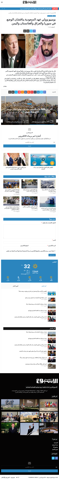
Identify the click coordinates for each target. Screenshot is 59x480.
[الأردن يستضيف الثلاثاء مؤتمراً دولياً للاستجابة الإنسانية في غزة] (29, 417)
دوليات (38, 103)
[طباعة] (24, 31)
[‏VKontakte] (25, 92)
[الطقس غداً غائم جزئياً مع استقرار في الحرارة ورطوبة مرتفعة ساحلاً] (52, 293)
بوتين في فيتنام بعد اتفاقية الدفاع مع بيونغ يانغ (37, 310)
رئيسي (48, 13)
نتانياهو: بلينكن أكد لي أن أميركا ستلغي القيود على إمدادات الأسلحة (33, 351)
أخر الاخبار (44, 286)
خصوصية (13, 477)
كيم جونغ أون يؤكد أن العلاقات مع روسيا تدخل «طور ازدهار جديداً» (33, 357)
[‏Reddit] (28, 92)
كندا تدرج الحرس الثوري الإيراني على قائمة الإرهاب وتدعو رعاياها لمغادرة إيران (30, 317)
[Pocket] (19, 92)
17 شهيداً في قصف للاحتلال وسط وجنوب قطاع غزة (49, 190)
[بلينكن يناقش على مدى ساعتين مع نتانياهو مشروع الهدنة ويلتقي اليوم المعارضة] (10, 417)
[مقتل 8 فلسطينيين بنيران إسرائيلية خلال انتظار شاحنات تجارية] (30, 183)
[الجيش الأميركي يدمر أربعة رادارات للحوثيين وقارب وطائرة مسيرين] (48, 201)
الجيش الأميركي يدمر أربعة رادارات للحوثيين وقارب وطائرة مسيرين (48, 209)
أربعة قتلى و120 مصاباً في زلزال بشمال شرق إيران (36, 364)
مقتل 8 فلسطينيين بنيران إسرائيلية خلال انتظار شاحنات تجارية (30, 190)
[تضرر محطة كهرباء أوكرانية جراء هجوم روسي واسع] (52, 299)
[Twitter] (31, 31)
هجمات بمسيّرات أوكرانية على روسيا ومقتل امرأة (36, 304)
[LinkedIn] (38, 92)
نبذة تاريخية (55, 445)
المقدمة (56, 442)
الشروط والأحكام (5, 477)
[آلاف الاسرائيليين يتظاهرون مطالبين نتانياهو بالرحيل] (30, 200)
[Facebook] (34, 31)
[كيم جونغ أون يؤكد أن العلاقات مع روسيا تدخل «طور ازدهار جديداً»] (52, 359)
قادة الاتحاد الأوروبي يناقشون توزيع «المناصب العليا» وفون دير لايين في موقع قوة (12, 191)
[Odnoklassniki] (22, 92)
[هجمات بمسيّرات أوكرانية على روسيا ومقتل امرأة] (52, 306)
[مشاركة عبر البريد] (27, 31)
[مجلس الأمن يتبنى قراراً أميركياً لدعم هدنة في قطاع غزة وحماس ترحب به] (48, 428)
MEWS (36, 477)
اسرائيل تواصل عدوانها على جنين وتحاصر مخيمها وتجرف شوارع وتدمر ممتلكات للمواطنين (11, 208)
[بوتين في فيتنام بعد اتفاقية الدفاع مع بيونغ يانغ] (52, 312)
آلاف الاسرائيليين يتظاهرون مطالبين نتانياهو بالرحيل (30, 207)
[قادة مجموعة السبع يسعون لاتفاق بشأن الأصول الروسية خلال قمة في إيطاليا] (48, 405)
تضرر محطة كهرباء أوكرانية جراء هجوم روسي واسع (36, 297)
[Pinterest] (32, 92)
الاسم (54, 240)
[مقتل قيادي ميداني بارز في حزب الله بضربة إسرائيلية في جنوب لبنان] (10, 404)
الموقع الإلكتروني (24, 245)
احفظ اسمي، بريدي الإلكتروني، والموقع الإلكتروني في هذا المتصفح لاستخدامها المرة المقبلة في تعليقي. (30, 251)
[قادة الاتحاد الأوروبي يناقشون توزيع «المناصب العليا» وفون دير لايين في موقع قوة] (11, 183)
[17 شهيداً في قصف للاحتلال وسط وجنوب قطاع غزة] (48, 183)
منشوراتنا (55, 447)
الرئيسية (52, 13)
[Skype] (16, 92)
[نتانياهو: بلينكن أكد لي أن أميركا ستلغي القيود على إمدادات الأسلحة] (52, 353)
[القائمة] (2, 2)
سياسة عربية (50, 15)
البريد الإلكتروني (51, 245)
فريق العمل (55, 449)
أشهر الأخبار (15, 286)
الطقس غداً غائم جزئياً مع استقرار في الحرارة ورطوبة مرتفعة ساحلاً (33, 291)
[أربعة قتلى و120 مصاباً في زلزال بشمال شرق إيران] (52, 366)
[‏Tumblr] (35, 92)
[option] (45, 121)
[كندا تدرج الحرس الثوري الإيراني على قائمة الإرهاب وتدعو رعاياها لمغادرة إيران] (52, 319)
